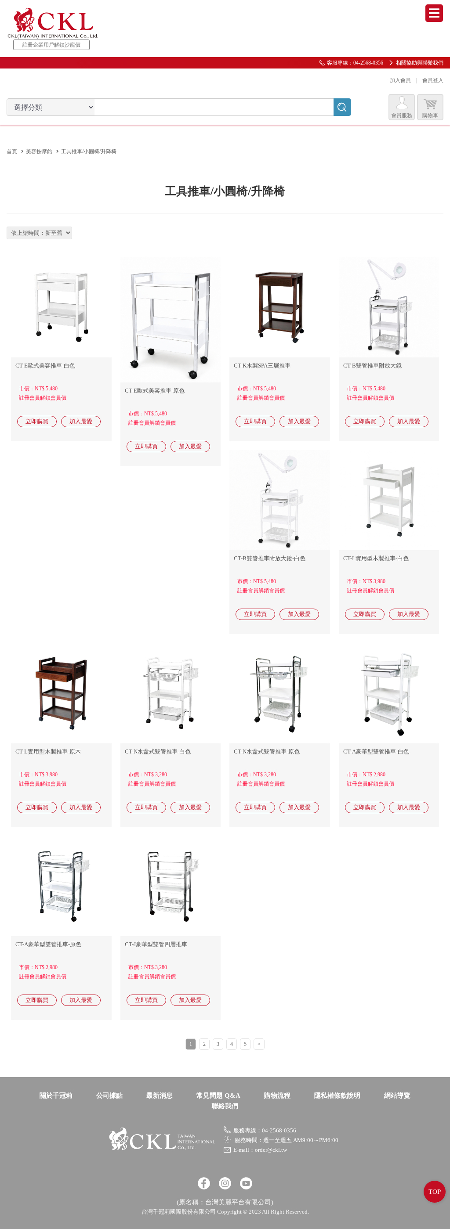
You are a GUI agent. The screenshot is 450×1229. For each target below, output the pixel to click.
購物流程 (277, 1095)
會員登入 (432, 80)
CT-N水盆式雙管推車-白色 (158, 751)
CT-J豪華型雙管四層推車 (156, 944)
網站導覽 (397, 1095)
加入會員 (400, 80)
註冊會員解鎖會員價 (42, 398)
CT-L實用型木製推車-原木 (48, 751)
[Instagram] (225, 1183)
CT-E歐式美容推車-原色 (155, 390)
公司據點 (109, 1095)
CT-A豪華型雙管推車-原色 (48, 944)
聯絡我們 (225, 1106)
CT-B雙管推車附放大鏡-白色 (269, 558)
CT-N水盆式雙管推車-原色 (267, 751)
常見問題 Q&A (218, 1095)
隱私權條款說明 (337, 1095)
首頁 (12, 151)
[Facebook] (204, 1183)
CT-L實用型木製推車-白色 (376, 558)
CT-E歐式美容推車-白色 (45, 365)
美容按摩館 (39, 151)
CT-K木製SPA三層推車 (262, 365)
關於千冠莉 (56, 1095)
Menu (434, 13)
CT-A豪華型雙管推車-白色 (376, 751)
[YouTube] (246, 1183)
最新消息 (159, 1095)
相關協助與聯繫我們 (419, 62)
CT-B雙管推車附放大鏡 (372, 365)
